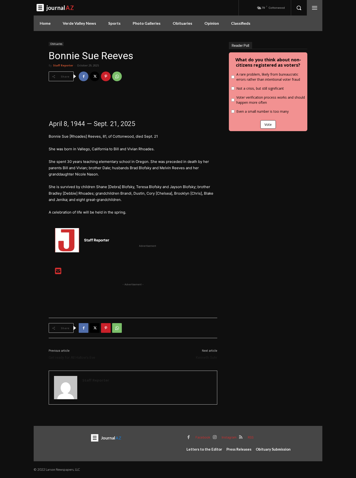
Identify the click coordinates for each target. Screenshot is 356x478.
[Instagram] (214, 437)
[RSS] (240, 437)
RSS (251, 437)
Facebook (202, 437)
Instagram (229, 437)
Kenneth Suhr (206, 357)
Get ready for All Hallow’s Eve (72, 357)
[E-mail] (58, 272)
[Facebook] (83, 76)
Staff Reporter (63, 65)
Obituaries (56, 44)
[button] (299, 8)
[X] (95, 76)
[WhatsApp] (117, 76)
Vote (268, 124)
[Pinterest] (106, 76)
